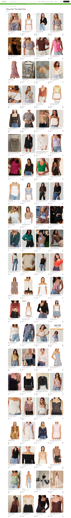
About (55, 1)
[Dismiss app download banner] (70, 4)
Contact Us (51, 1)
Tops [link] (15, 6)
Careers (47, 1)
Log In (61, 1)
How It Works (43, 1)
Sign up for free (66, 1)
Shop (39, 1)
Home (2, 6)
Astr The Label (10, 6)
